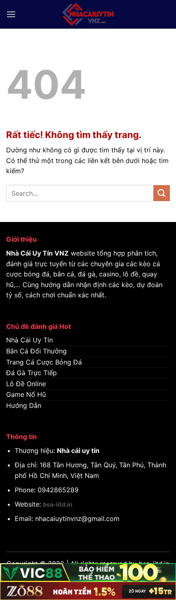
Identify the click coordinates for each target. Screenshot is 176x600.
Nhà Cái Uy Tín (29, 253)
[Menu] (11, 14)
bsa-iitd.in (57, 504)
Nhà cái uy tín (78, 450)
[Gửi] (161, 193)
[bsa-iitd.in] (88, 14)
